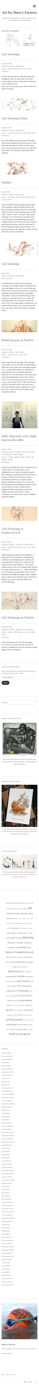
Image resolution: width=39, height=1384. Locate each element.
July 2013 (4, 1224)
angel (21, 908)
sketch (29, 69)
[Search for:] (19, 703)
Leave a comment (7, 199)
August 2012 (5, 1259)
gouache (21, 962)
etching (19, 943)
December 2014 (7, 1170)
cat (27, 918)
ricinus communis (20, 1005)
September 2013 (7, 1218)
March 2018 (5, 1066)
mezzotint (29, 976)
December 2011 (7, 1285)
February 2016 (6, 1126)
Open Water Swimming (21, 986)
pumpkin (8, 1005)
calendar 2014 (26, 914)
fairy (29, 948)
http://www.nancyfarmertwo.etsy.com (15, 148)
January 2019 (6, 1059)
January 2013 (6, 1244)
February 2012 (6, 1278)
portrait (15, 1000)
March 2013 (5, 1237)
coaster (30, 928)
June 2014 (5, 1189)
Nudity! (7, 182)
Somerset (28, 1010)
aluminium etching (13, 903)
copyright (30, 933)
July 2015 (4, 1148)
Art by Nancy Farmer (19, 13)
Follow (5, 683)
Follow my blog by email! (11, 667)
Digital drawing (16, 938)
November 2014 (7, 1174)
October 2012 (6, 1253)
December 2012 (7, 1247)
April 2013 (5, 1234)
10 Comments (6, 550)
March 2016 (5, 1123)
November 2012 (7, 1250)
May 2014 (5, 1193)
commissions (21, 933)
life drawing (18, 69)
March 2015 (5, 1161)
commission (11, 933)
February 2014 (6, 1202)
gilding (20, 957)
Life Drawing (10, 264)
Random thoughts (17, 454)
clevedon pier (23, 928)
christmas (15, 928)
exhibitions (27, 943)
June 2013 (5, 1228)
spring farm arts (28, 1020)
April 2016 (5, 1120)
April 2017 (5, 1085)
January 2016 (6, 1129)
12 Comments (6, 462)
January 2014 (6, 1205)
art (6, 69)
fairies (23, 947)
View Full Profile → (8, 1353)
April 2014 (5, 1196)
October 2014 (6, 1177)
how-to (19, 967)
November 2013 (7, 1212)
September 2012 (7, 1256)
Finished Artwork (24, 952)
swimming (11, 1024)
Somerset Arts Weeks (14, 1015)
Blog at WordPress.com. (9, 1374)
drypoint (11, 943)
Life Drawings (19, 66)
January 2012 (6, 1282)
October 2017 (6, 1075)
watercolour (22, 1025)
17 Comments (6, 357)
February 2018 (6, 1069)
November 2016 (7, 1097)
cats (13, 923)
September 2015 (7, 1142)
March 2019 (5, 1053)
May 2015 (5, 1155)
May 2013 (5, 1231)
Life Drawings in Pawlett (18, 617)
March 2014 (5, 1199)
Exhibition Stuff (20, 452)
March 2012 (5, 1275)
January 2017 (6, 1091)
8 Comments (5, 135)
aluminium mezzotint (26, 903)
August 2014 (5, 1183)
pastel (16, 354)
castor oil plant (22, 918)
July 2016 (4, 1110)
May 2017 (5, 1081)
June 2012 (5, 1266)
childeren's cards (21, 923)
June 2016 (5, 1113)
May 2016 (5, 1116)
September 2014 (7, 1180)
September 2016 (7, 1104)
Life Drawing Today (15, 118)
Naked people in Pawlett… (18, 340)
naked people (27, 133)
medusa (21, 976)
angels (25, 908)
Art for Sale (11, 197)
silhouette (29, 1005)
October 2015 (6, 1139)
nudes (9, 986)
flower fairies (12, 957)
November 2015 (7, 1136)
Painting (23, 990)
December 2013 (7, 1209)
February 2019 (6, 1056)
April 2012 (5, 1272)
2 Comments (5, 71)
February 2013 (6, 1240)
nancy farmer (23, 981)
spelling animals (14, 1019)
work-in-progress (19, 1033)
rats (13, 1005)
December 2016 (7, 1094)
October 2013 (6, 1215)
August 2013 (6, 1221)
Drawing (11, 66)
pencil (24, 69)
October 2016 (6, 1101)
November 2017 (7, 1072)
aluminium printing (13, 908)
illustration (14, 971)
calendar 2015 (11, 918)
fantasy (10, 952)
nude (24, 547)
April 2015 (5, 1158)
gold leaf (13, 962)
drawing (10, 69)
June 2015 (5, 1151)
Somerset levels (27, 1015)
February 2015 (6, 1164)
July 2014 (4, 1186)
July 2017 (4, 1078)
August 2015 (5, 1145)
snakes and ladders (18, 1010)
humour (24, 967)
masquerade (11, 976)
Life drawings (11, 54)
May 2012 (5, 1269)
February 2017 (6, 1088)
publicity (10, 459)
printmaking (25, 1000)
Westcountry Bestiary (19, 1029)
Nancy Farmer (8, 1344)
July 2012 (4, 1263)
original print (12, 991)
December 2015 (7, 1132)
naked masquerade (10, 981)
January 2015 (6, 1167)
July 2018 (4, 1062)
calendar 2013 (12, 913)
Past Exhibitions (6, 454)
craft (7, 938)
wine (30, 1029)
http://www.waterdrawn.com (12, 86)
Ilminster (28, 457)
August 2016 (6, 1107)
